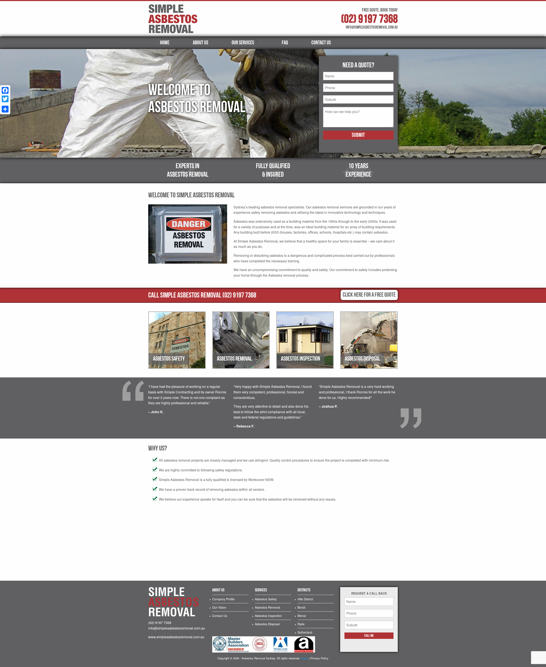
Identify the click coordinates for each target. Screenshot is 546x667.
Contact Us (321, 42)
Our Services (243, 42)
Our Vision (219, 607)
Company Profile (223, 599)
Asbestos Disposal (267, 624)
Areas (304, 658)
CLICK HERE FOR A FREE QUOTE (369, 294)
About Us (200, 42)
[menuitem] (164, 43)
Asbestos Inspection (268, 616)
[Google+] (5, 104)
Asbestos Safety (266, 599)
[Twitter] (5, 99)
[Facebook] (5, 90)
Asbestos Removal (267, 607)
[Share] (5, 109)
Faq (285, 42)
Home (164, 42)
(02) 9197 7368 (369, 19)
